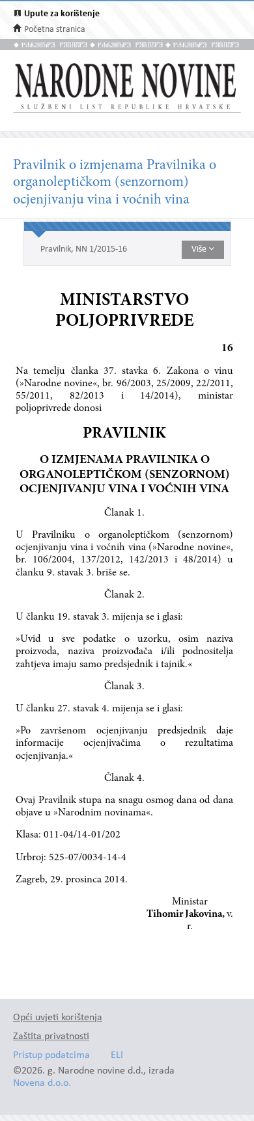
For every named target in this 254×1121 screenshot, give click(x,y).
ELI (117, 1055)
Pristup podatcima (51, 1055)
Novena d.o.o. (42, 1083)
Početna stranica (54, 29)
